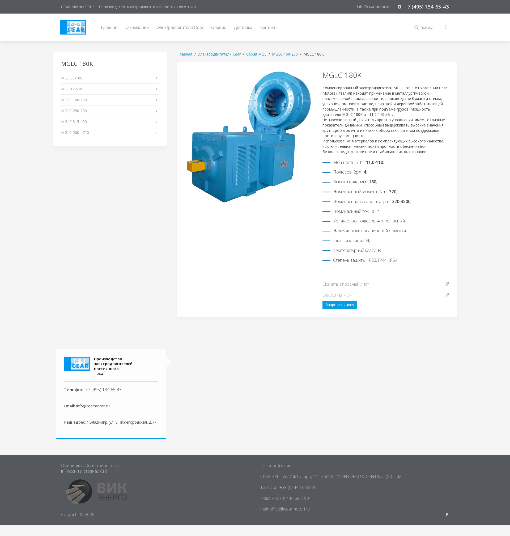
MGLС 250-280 (74, 110)
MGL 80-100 (71, 78)
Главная (109, 27)
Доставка (243, 27)
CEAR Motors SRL (112, 514)
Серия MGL (256, 54)
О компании (137, 27)
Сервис (218, 27)
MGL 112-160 (72, 88)
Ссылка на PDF (337, 295)
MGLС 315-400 (74, 121)
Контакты (269, 27)
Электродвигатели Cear (180, 27)
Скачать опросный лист (345, 284)
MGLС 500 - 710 (75, 132)
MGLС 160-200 (74, 99)
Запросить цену (340, 304)
